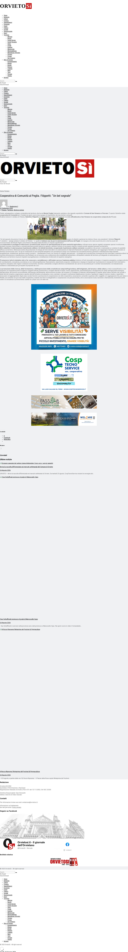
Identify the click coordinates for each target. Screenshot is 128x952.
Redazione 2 (14, 206)
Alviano (9, 63)
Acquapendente (12, 62)
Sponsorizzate (8, 31)
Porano (9, 56)
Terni (8, 72)
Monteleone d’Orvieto (13, 53)
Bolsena (9, 67)
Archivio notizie (19, 210)
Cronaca (6, 21)
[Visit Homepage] (48, 178)
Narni (8, 70)
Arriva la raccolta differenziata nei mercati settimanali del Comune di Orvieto (26, 467)
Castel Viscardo (12, 42)
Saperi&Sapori (8, 22)
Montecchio (10, 49)
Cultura (6, 19)
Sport (5, 33)
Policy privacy (16, 807)
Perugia (9, 74)
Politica (6, 28)
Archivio (6, 78)
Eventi (5, 26)
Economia (6, 24)
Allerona (9, 37)
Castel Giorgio (11, 40)
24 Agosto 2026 (5, 470)
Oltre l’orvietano (8, 60)
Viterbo (9, 76)
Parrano (9, 54)
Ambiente (6, 17)
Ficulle (9, 46)
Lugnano (9, 69)
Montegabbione (12, 51)
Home (5, 15)
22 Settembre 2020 (6, 208)
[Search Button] (16, 81)
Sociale (6, 30)
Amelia (9, 65)
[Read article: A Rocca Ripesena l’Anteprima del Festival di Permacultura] (64, 699)
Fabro (9, 44)
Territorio (6, 35)
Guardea (9, 47)
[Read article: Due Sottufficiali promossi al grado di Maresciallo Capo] (64, 546)
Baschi (9, 38)
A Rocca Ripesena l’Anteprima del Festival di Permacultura (20, 772)
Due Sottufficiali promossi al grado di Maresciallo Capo (19, 619)
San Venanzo (11, 58)
